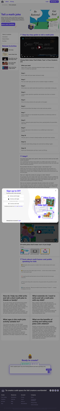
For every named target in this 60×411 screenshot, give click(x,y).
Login (19, 220)
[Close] (56, 191)
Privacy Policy (20, 206)
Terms (16, 206)
